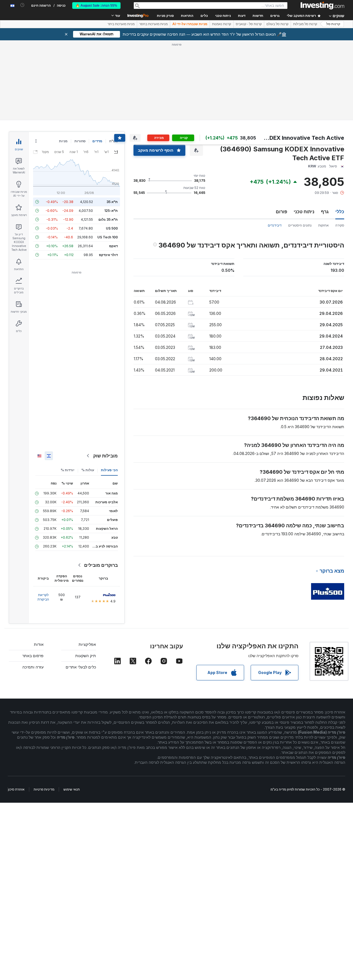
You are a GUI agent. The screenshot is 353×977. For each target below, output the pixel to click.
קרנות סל (333, 24)
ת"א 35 (112, 202)
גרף (325, 211)
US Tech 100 (107, 237)
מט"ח (113, 141)
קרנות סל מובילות (305, 24)
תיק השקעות (85, 655)
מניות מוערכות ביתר (121, 24)
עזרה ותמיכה (33, 667)
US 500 (112, 228)
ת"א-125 (111, 211)
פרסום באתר (33, 655)
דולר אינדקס (108, 255)
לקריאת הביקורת (43, 597)
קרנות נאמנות (221, 24)
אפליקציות (87, 644)
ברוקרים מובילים (101, 565)
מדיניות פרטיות (44, 789)
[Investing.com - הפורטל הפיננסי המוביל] (322, 5)
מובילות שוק (105, 456)
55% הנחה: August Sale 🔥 (96, 5)
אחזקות (323, 225)
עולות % (87, 470)
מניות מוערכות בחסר (153, 24)
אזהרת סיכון (16, 789)
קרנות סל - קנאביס (249, 24)
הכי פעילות (109, 470)
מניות (63, 141)
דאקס (113, 246)
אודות (39, 644)
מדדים (97, 141)
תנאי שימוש (71, 789)
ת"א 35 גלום (108, 219)
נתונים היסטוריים (300, 225)
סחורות (79, 141)
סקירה (339, 225)
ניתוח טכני (304, 211)
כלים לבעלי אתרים (81, 667)
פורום (281, 211)
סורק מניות (165, 16)
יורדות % (67, 470)
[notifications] (22, 5)
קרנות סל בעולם (277, 24)
